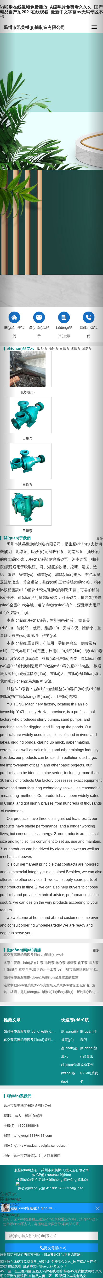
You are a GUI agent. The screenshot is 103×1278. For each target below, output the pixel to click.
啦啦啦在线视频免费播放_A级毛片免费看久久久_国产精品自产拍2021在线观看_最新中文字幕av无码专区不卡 (51, 12)
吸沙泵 (42, 348)
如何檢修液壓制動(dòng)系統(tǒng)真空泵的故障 (40, 1031)
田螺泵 (64, 348)
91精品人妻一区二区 (43, 1275)
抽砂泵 (53, 348)
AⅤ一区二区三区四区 (15, 1270)
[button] (8, 639)
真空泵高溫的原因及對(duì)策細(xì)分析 (33, 1039)
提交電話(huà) (55, 1247)
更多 (96, 950)
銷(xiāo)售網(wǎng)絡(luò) (70, 1073)
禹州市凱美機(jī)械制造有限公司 (34, 27)
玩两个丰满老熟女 (72, 1275)
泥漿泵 (86, 348)
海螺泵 (75, 348)
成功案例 (87, 1064)
